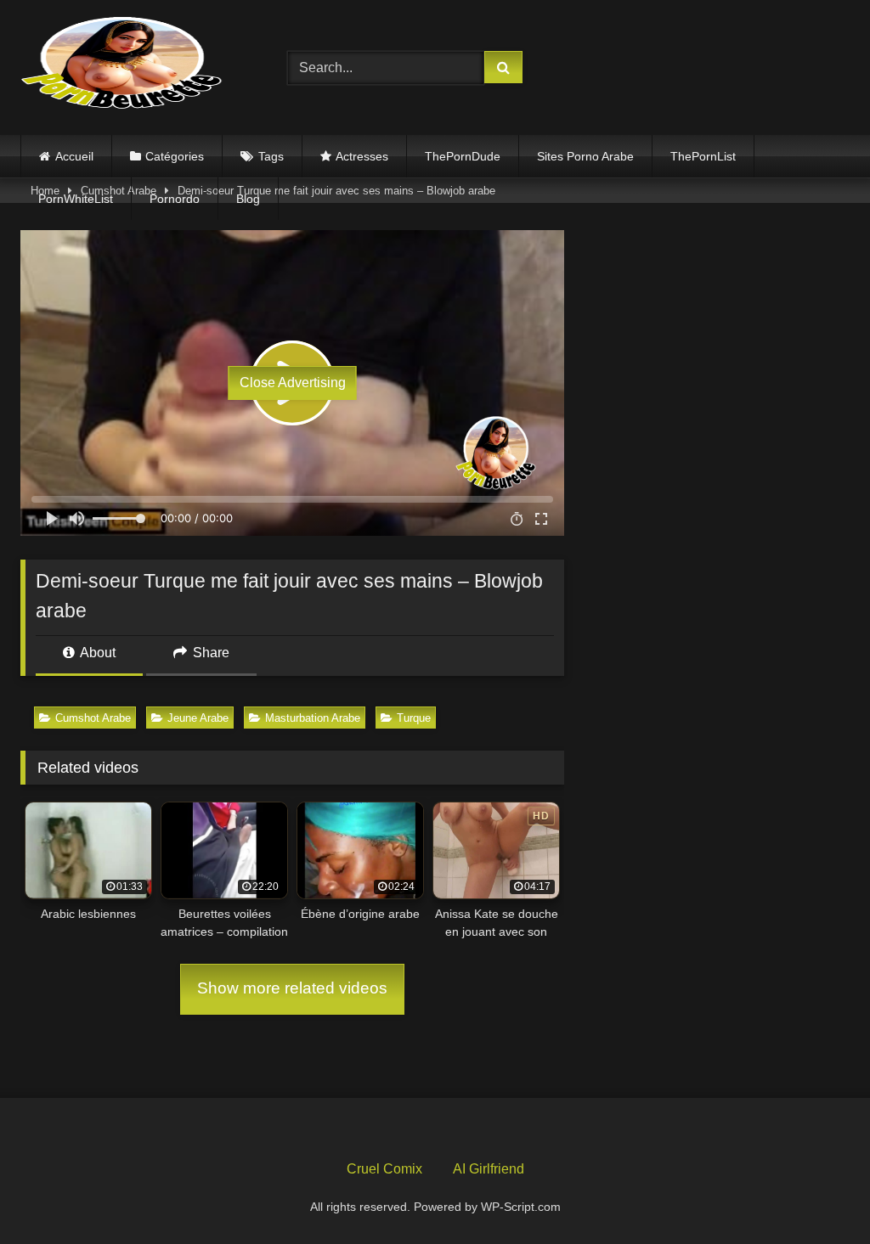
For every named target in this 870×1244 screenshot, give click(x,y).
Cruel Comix (384, 1169)
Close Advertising (293, 382)
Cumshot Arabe (93, 718)
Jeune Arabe (198, 718)
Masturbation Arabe (312, 718)
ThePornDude (462, 156)
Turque (414, 718)
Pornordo (175, 198)
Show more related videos (292, 988)
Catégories (174, 156)
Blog (248, 198)
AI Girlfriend (488, 1169)
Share (209, 652)
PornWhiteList (75, 198)
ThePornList (703, 156)
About (96, 652)
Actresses (362, 156)
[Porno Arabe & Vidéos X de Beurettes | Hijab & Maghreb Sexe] (134, 64)
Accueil (74, 156)
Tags (271, 156)
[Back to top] (817, 1193)
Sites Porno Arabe (585, 156)
